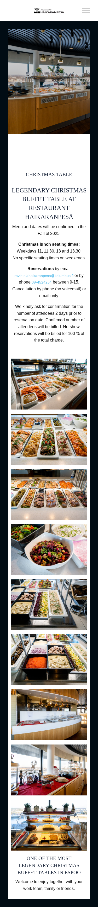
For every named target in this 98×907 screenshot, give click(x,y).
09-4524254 (42, 282)
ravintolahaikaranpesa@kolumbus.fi (43, 276)
